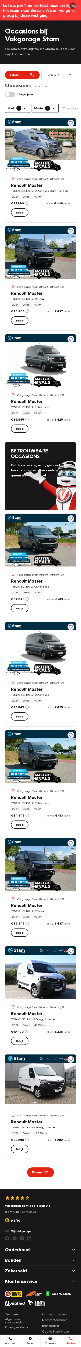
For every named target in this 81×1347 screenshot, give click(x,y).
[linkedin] (29, 1238)
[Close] (72, 5)
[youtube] (14, 1238)
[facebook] (7, 1238)
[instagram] (22, 1238)
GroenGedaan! (61, 1293)
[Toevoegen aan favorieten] (71, 123)
